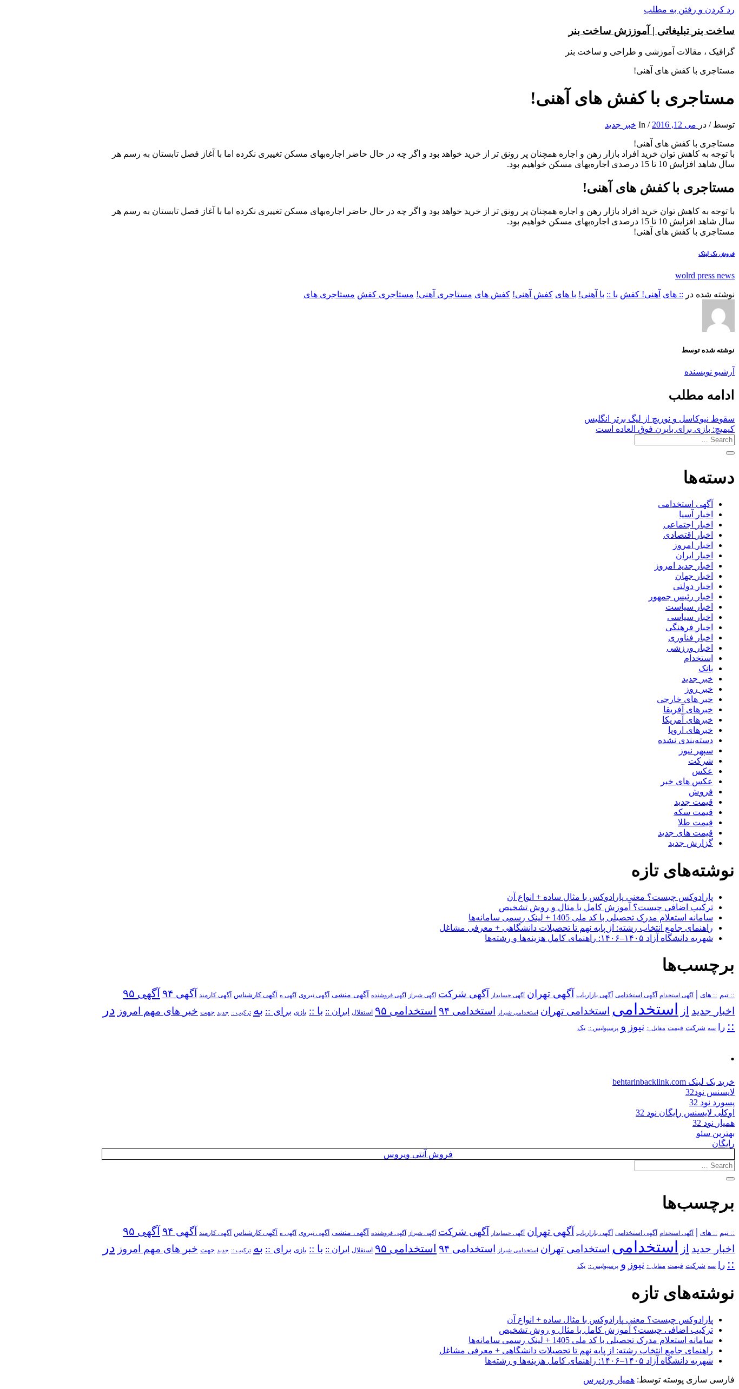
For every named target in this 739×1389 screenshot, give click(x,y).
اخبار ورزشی (690, 647)
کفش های (492, 294)
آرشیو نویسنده (709, 371)
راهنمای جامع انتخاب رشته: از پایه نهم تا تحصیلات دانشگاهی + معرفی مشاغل (576, 927)
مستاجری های (329, 294)
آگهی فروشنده (388, 995)
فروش (701, 791)
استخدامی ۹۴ (467, 1011)
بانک (705, 668)
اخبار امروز (693, 545)
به (258, 1010)
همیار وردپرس (609, 1379)
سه (712, 1028)
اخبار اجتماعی (688, 524)
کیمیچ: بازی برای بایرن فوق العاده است (665, 428)
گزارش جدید (690, 842)
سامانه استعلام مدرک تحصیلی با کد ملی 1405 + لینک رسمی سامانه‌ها (591, 917)
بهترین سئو (715, 1133)
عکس (702, 771)
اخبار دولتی (693, 586)
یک (581, 1028)
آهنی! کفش (640, 294)
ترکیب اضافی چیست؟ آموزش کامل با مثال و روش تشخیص (606, 907)
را (721, 1026)
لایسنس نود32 (710, 1092)
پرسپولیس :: (603, 1028)
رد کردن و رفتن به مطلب (689, 9)
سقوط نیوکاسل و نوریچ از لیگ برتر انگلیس (659, 418)
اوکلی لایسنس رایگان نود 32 (685, 1112)
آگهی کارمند (215, 995)
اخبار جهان (694, 575)
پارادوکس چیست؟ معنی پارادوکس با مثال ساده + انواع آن (610, 896)
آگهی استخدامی (685, 504)
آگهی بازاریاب (594, 995)
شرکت (700, 760)
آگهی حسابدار (508, 995)
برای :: (278, 1011)
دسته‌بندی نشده (685, 740)
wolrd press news (705, 275)
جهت (207, 1012)
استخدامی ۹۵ (406, 1011)
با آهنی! (591, 294)
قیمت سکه (693, 812)
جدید (223, 1013)
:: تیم (727, 995)
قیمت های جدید (685, 832)
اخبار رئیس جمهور (681, 596)
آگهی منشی (350, 995)
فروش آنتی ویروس (418, 1154)
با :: (612, 294)
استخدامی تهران (575, 1011)
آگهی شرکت (463, 994)
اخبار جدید (713, 1011)
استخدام (698, 658)
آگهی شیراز (422, 995)
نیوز (636, 1026)
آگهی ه (288, 995)
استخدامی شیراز (518, 1012)
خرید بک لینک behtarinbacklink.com (673, 1081)
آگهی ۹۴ (179, 993)
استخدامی (645, 1009)
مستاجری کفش (385, 294)
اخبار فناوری (690, 637)
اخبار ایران (694, 555)
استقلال (362, 1012)
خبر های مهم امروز (157, 1011)
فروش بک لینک (716, 253)
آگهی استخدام (676, 995)
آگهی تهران (550, 993)
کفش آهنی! (532, 294)
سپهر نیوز (696, 750)
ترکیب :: (241, 1012)
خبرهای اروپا (690, 729)
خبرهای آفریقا (688, 709)
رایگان (723, 1143)
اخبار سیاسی (690, 617)
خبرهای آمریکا (687, 719)
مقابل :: (655, 1028)
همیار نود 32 (713, 1122)
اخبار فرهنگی (689, 627)
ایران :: (337, 1011)
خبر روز (699, 688)
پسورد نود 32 (712, 1102)
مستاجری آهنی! (444, 294)
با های (565, 294)
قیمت (675, 1028)
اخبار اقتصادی (688, 534)
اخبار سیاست (689, 606)
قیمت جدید (693, 801)
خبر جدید (620, 124)
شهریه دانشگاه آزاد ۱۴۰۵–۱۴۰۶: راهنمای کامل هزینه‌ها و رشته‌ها (599, 938)
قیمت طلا (695, 822)
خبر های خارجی (685, 699)
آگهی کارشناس (256, 995)
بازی (300, 1012)
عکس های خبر (687, 781)
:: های (673, 294)
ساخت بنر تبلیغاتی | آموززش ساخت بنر (652, 30)
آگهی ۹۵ (141, 993)
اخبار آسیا (696, 514)
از (685, 1011)
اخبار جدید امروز (684, 565)
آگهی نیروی (314, 995)
